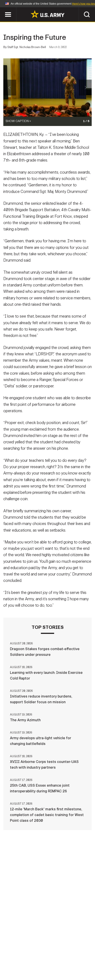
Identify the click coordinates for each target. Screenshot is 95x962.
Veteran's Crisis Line (47, 948)
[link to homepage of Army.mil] (47, 14)
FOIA (50, 942)
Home (9, 937)
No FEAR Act (71, 942)
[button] (2, 9)
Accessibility (26, 942)
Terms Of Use (79, 937)
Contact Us (30, 937)
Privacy (54, 937)
